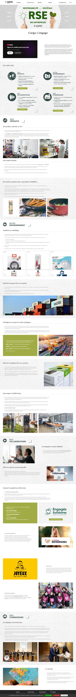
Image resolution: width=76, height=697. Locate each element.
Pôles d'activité (30, 2)
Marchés (40, 2)
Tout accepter (49, 695)
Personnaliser (64, 695)
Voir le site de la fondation (56, 519)
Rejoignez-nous (62, 2)
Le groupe (18, 2)
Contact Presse (31, 692)
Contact (18, 692)
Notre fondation (42, 692)
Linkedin (54, 692)
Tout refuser (56, 695)
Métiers (50, 2)
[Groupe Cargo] (9, 2)
